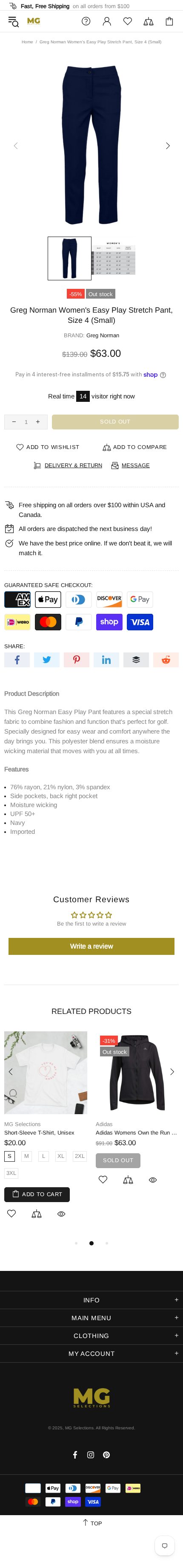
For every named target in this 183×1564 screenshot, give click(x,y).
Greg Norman (102, 335)
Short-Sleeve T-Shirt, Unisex (39, 1132)
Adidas (104, 1124)
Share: (14, 646)
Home (27, 42)
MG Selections (33, 21)
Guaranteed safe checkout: (48, 585)
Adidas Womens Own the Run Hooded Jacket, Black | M (137, 1132)
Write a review (91, 946)
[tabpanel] (46, 1134)
